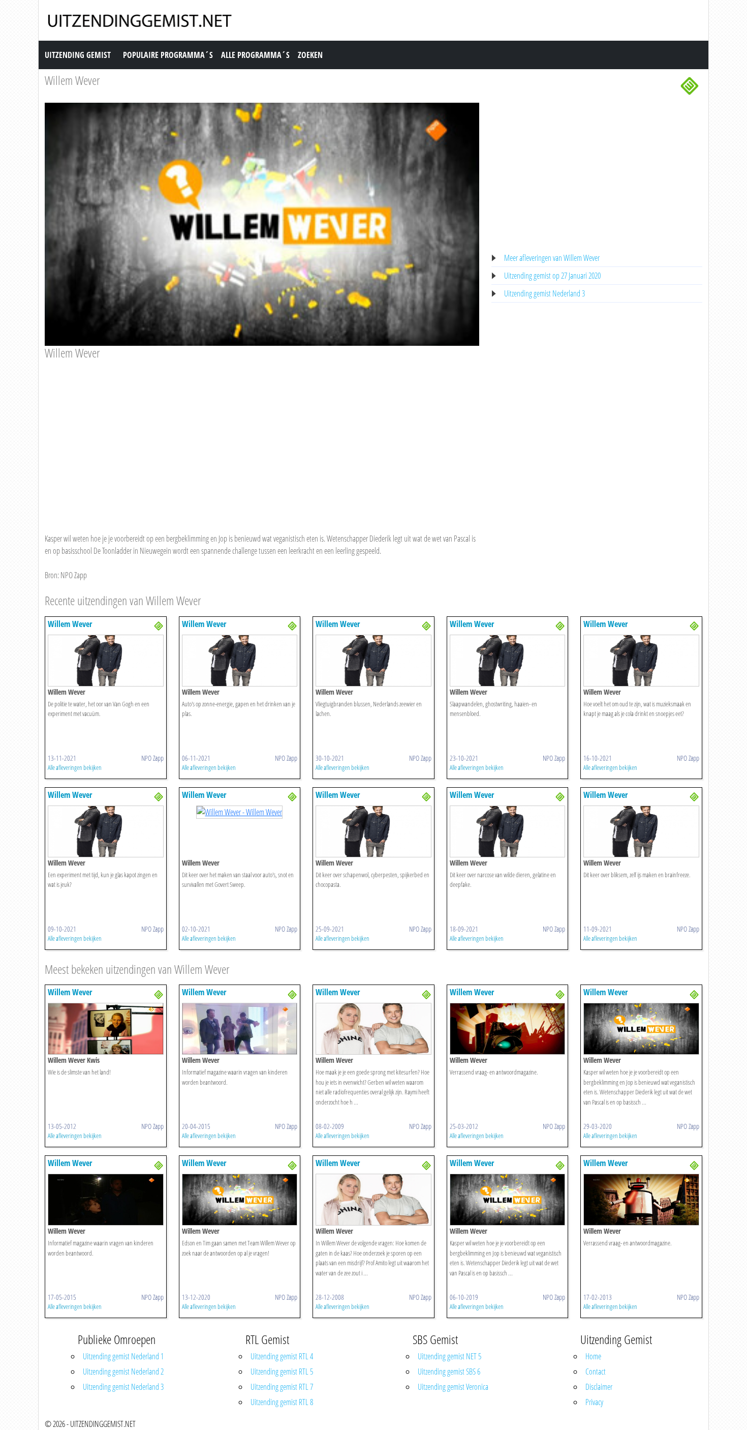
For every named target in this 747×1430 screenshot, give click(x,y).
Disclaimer (598, 1386)
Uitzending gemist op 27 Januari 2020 (552, 275)
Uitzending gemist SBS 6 (449, 1371)
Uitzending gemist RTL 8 (282, 1402)
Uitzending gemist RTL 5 (282, 1371)
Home (593, 1356)
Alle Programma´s (255, 55)
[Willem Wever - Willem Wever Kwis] (106, 1028)
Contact (595, 1371)
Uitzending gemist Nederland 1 (123, 1356)
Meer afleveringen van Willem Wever (552, 257)
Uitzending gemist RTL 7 (282, 1386)
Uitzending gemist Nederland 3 (544, 293)
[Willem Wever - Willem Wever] (106, 659)
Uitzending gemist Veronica (453, 1386)
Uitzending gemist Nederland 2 (123, 1371)
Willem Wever (72, 80)
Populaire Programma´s (168, 55)
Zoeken (310, 55)
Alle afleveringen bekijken (75, 767)
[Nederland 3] (689, 85)
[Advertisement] (262, 437)
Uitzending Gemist (78, 55)
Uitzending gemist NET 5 (449, 1356)
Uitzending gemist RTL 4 (282, 1356)
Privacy (594, 1402)
